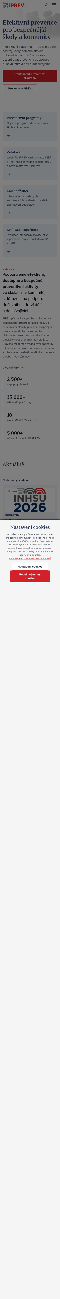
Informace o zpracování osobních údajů (30, 558)
